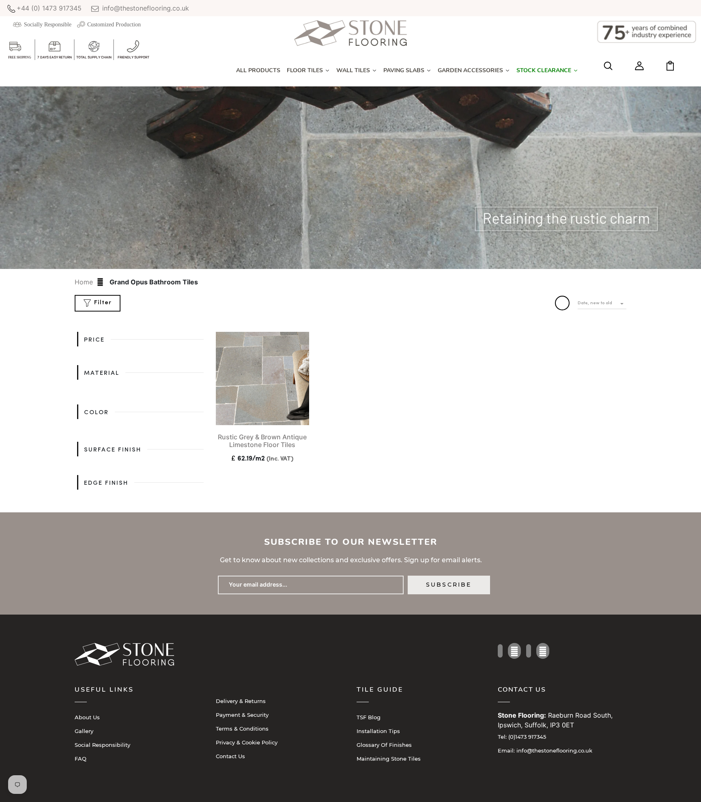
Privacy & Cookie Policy (246, 742)
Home (84, 282)
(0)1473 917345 (522, 736)
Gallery (84, 731)
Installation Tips (378, 731)
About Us (87, 717)
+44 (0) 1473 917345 (49, 8)
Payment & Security (242, 715)
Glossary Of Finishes (384, 745)
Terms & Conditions (242, 728)
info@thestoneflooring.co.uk (144, 8)
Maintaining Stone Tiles (389, 758)
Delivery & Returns (241, 701)
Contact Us (230, 756)
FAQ (80, 758)
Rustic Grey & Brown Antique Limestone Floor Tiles (262, 441)
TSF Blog (369, 717)
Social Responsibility (102, 745)
